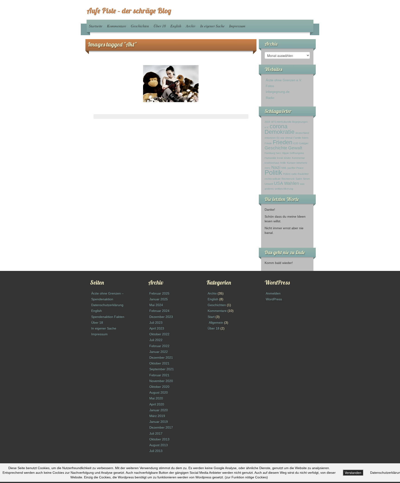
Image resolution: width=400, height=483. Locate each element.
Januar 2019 (158, 421)
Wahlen (291, 183)
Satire (299, 178)
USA (278, 183)
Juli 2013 (155, 451)
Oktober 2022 (159, 334)
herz (278, 153)
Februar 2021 (159, 375)
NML (284, 167)
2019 (267, 121)
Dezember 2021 (161, 357)
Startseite (95, 25)
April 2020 (156, 404)
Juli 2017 (155, 433)
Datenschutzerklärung (107, 305)
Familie (297, 137)
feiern (305, 137)
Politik (273, 172)
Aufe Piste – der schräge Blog (129, 10)
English (175, 25)
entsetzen (270, 137)
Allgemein (216, 322)
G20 (295, 143)
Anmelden (273, 293)
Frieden (282, 142)
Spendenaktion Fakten (107, 317)
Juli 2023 (155, 322)
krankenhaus (272, 162)
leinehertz (302, 162)
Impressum (237, 25)
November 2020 (161, 381)
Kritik (283, 162)
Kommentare (116, 25)
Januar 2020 (158, 410)
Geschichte (276, 147)
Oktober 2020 (159, 387)
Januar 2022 (158, 352)
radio (294, 173)
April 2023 (156, 328)
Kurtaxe (291, 162)
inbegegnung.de (278, 92)
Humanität (270, 158)
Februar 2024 (159, 311)
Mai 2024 (156, 305)
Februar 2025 (159, 293)
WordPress (274, 299)
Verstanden (353, 472)
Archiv (191, 25)
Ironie (280, 158)
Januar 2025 (158, 299)
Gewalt (295, 147)
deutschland (302, 133)
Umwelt (269, 183)
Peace (299, 167)
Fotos (270, 86)
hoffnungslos (297, 153)
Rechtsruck (288, 178)
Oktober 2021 (159, 363)
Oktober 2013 (159, 439)
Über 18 (159, 25)
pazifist (291, 167)
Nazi (275, 167)
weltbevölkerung (284, 188)
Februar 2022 (159, 346)
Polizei (286, 173)
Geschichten (140, 25)
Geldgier (304, 143)
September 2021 (161, 369)
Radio (270, 98)
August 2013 (158, 445)
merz (267, 167)
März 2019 (157, 416)
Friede (268, 143)
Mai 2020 (156, 398)
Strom (306, 178)
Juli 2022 (155, 340)
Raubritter (303, 173)
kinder (287, 158)
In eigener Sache (212, 25)
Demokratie (279, 132)
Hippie (285, 153)
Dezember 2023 (161, 317)
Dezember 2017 (161, 427)
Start (211, 317)
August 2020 (158, 392)
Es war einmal (284, 137)
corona (279, 126)
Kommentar (298, 158)
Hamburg (270, 153)
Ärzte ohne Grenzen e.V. (284, 80)
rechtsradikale (273, 178)
